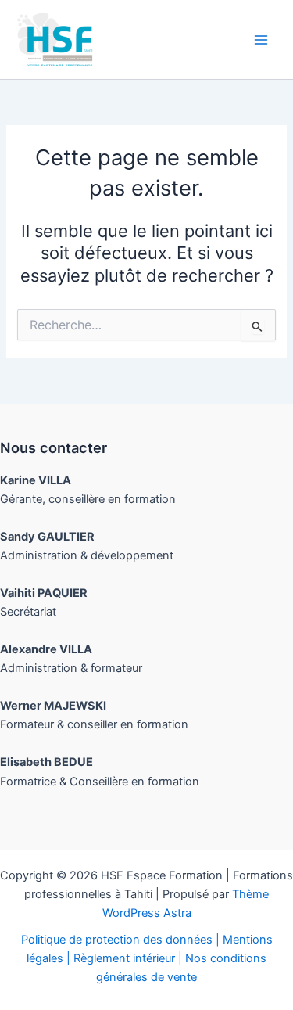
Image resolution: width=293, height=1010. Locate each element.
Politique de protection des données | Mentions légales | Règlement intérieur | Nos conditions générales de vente (147, 958)
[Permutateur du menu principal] (261, 39)
